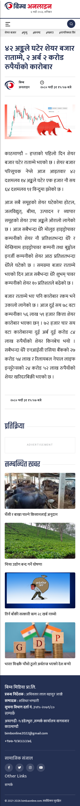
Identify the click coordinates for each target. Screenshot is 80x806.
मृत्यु (25, 32)
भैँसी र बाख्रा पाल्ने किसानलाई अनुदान (31, 514)
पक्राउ (50, 32)
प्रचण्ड (37, 32)
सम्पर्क (9, 785)
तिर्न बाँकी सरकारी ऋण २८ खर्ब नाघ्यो (30, 614)
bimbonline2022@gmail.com (26, 733)
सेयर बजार (10, 32)
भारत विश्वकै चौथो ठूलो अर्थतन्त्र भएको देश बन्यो (38, 664)
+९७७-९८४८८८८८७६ (18, 741)
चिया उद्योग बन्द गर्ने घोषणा (23, 564)
